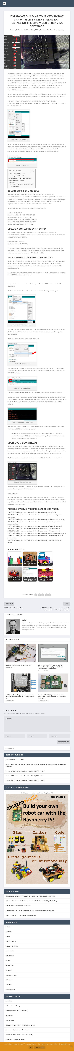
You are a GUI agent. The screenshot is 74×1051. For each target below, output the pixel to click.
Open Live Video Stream (17, 180)
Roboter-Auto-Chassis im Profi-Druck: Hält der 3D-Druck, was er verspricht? (30, 896)
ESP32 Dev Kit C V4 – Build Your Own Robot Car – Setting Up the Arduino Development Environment (51, 666)
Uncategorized (10, 989)
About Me (9, 1001)
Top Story (50, 30)
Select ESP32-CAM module (17, 174)
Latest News (10, 1020)
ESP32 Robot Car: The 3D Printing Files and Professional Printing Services (30, 910)
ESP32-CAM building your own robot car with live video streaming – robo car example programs (37, 533)
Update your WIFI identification (18, 176)
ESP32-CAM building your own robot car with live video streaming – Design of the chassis (35, 526)
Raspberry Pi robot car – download (17, 1030)
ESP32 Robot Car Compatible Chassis (18, 905)
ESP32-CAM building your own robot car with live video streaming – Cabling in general (34, 528)
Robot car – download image (15, 1039)
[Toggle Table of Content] (31, 171)
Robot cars (43, 30)
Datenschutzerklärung (13, 1006)
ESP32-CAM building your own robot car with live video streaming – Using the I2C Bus (20, 696)
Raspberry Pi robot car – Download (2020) (19, 1034)
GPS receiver (10, 951)
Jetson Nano (10, 965)
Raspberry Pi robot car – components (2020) (20, 1025)
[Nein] (71, 1046)
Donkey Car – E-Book (17, 759)
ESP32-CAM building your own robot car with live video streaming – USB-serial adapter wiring (36, 519)
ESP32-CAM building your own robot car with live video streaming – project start (32, 512)
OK (31, 1047)
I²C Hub (8, 960)
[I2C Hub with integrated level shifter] (21, 653)
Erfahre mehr (39, 1047)
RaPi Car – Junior (11, 975)
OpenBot (8, 970)
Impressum (9, 1015)
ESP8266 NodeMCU (12, 946)
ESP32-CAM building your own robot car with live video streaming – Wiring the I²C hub (34, 531)
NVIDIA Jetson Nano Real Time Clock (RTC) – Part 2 (27, 771)
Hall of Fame (10, 955)
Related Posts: (16, 186)
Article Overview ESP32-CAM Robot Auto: (22, 184)
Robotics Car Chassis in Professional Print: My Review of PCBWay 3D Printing (31, 901)
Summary (12, 182)
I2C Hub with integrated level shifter (18, 665)
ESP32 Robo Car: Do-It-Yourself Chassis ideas (21, 915)
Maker (18, 30)
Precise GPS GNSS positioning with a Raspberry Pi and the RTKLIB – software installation (52, 696)
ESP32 (37, 30)
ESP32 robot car (11, 941)
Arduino (32, 30)
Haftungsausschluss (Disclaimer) (16, 1010)
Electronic (9, 931)
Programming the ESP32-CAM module (20, 178)
